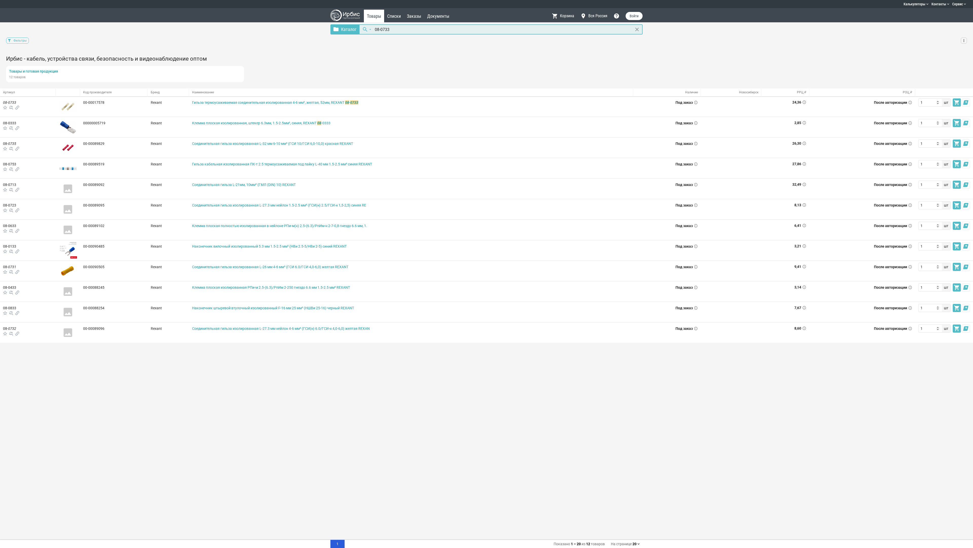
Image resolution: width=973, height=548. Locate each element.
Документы (438, 16)
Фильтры (20, 40)
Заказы (414, 16)
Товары (374, 16)
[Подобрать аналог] (11, 108)
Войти (634, 16)
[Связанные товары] (17, 108)
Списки (394, 16)
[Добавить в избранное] (5, 108)
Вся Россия (597, 15)
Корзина (567, 15)
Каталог (349, 29)
